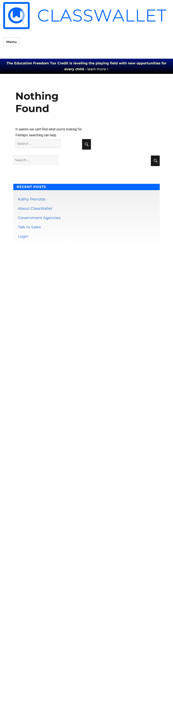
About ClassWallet (35, 208)
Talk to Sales (29, 227)
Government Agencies (39, 217)
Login (23, 236)
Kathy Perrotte (32, 199)
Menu (11, 42)
